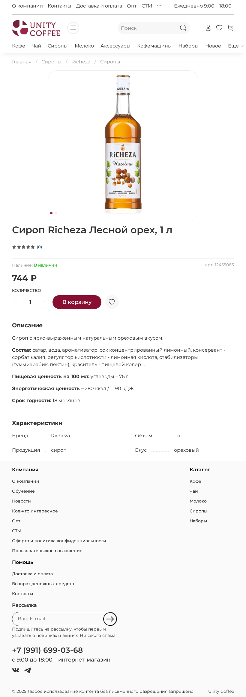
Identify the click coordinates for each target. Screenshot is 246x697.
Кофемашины (154, 46)
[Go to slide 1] (51, 213)
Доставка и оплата (99, 6)
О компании (27, 6)
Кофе (18, 46)
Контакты (59, 6)
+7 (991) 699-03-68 (47, 650)
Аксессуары (115, 46)
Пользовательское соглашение (47, 550)
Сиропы (58, 46)
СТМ (147, 6)
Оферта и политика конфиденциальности (59, 540)
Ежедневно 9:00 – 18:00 (203, 6)
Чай (36, 46)
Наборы (188, 46)
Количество (26, 290)
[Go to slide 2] (56, 213)
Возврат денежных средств (43, 583)
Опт (132, 6)
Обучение (23, 491)
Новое (213, 46)
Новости (21, 501)
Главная (22, 62)
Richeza (80, 62)
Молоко (84, 46)
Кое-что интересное (35, 511)
